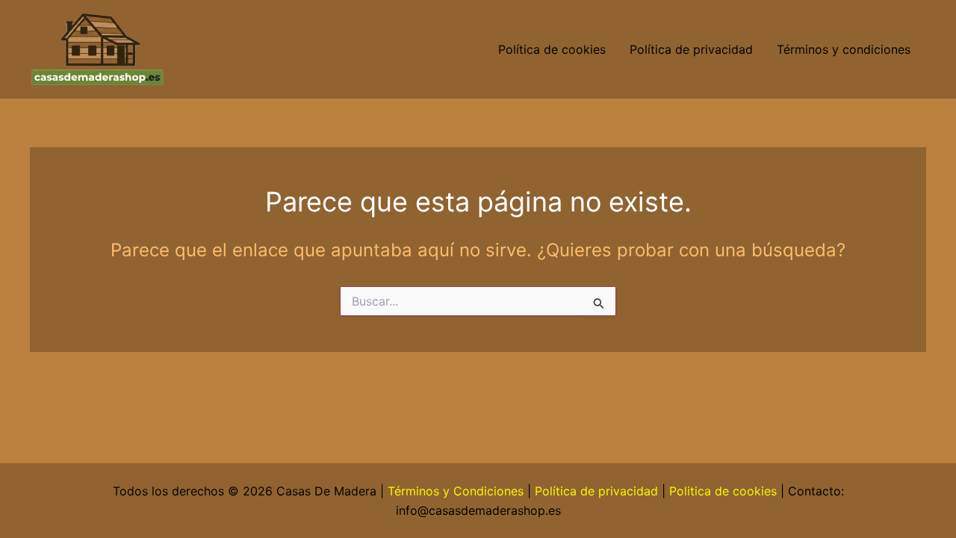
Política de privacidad (691, 49)
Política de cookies (552, 49)
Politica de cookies (723, 490)
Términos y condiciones (845, 49)
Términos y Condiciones (456, 490)
